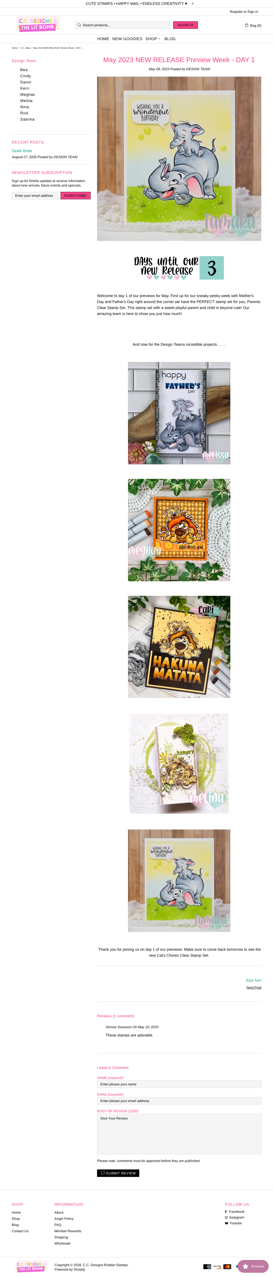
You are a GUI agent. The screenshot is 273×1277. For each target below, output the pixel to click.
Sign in (252, 11)
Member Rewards (67, 1231)
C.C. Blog (25, 48)
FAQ (57, 1225)
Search (185, 25)
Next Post (254, 987)
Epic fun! (253, 980)
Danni (25, 82)
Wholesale (62, 1243)
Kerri (24, 88)
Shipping (61, 1237)
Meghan (27, 94)
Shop (16, 1218)
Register (236, 11)
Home (14, 48)
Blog (15, 1225)
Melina (26, 101)
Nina (24, 107)
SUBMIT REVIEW (121, 1173)
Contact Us (20, 1231)
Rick (24, 113)
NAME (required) (110, 1078)
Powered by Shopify (70, 1269)
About (58, 1212)
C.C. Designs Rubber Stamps (38, 25)
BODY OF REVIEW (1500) (117, 1111)
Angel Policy (64, 1218)
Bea (24, 70)
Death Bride (22, 151)
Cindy (25, 76)
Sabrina (27, 119)
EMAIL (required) (110, 1094)
